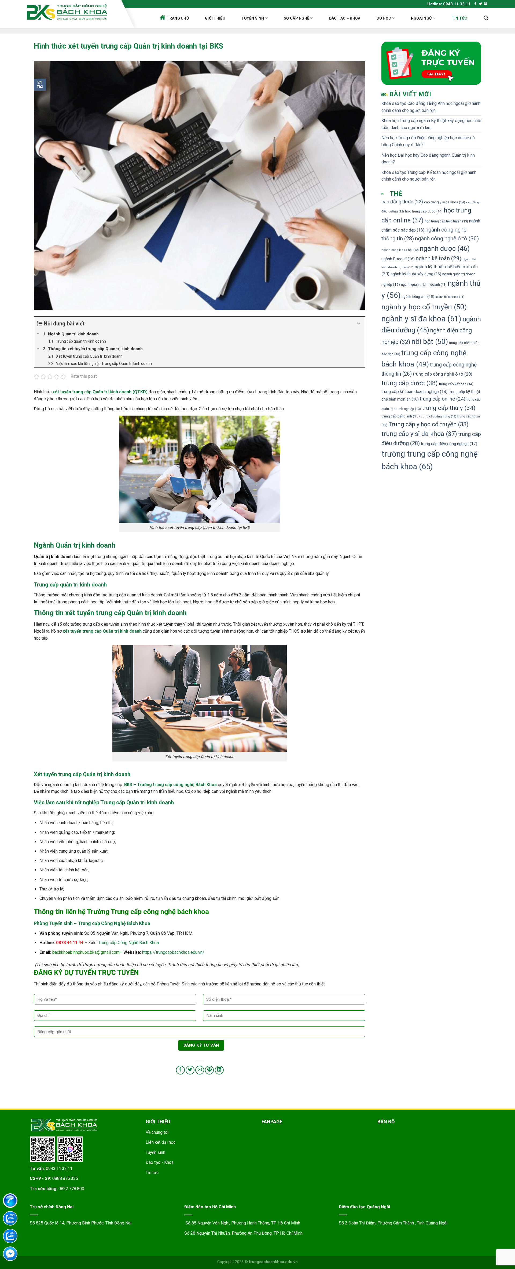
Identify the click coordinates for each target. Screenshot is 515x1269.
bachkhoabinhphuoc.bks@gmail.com (86, 952)
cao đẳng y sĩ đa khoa (444, 202)
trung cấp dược (409, 383)
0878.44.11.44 (69, 942)
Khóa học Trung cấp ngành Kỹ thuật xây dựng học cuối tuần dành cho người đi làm (431, 124)
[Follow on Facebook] (475, 4)
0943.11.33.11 (59, 1168)
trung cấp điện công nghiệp (449, 443)
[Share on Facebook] (180, 1070)
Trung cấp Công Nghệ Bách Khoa (128, 942)
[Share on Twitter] (190, 1070)
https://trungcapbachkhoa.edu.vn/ (173, 952)
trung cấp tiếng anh (400, 416)
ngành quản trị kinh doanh (424, 285)
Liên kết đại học (160, 1142)
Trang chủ (178, 18)
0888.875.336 (65, 1178)
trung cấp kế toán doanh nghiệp (414, 391)
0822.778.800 (71, 1188)
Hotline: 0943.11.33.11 (448, 4)
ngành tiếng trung (449, 297)
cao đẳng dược (402, 201)
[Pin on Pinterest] (209, 1070)
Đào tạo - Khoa (160, 1162)
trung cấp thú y (449, 407)
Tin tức (460, 18)
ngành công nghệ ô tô (447, 238)
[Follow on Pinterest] (485, 4)
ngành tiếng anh (418, 296)
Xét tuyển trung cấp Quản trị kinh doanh (82, 774)
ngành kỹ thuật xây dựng (416, 274)
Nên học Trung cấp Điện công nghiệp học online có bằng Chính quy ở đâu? (428, 141)
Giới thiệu (215, 18)
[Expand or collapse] (358, 324)
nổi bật (429, 341)
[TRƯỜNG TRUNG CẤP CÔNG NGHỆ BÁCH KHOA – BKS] (72, 12)
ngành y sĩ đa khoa (421, 318)
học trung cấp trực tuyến (446, 221)
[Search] (486, 18)
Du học (384, 18)
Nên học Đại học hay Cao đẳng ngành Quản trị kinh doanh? (428, 159)
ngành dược (445, 248)
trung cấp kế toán (456, 384)
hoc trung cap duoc (424, 211)
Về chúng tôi (157, 1132)
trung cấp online (442, 399)
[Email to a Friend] (199, 1070)
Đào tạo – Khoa (344, 18)
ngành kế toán (438, 258)
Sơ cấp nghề (296, 18)
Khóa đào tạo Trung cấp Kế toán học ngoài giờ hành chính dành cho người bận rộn (428, 176)
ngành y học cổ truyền (424, 307)
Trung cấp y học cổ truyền (428, 424)
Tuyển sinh (252, 18)
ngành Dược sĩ (398, 259)
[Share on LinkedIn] (219, 1070)
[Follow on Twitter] (480, 4)
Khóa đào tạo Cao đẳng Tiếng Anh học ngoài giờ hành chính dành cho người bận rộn (430, 107)
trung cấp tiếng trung (438, 416)
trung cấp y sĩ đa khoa (419, 434)
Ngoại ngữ (421, 18)
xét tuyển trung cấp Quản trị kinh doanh (126, 613)
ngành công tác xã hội (400, 250)
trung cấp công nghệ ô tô (442, 374)
